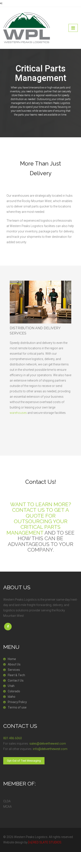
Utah (11, 686)
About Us (14, 664)
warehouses (18, 412)
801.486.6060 (12, 738)
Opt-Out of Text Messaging (24, 760)
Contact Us (16, 680)
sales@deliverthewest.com (47, 743)
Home (12, 659)
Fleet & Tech (16, 675)
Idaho (11, 696)
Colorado (14, 691)
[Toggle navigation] (73, 28)
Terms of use (17, 707)
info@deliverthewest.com (50, 749)
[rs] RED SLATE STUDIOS (44, 842)
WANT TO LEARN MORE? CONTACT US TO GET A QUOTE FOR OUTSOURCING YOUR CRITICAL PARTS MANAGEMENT (38, 518)
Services (14, 669)
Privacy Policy (17, 702)
